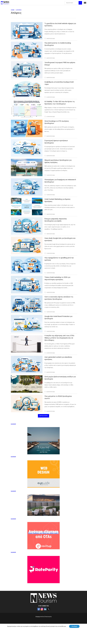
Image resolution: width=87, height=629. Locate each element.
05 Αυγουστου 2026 (50, 391)
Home (12, 10)
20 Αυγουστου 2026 (50, 136)
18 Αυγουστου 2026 (50, 214)
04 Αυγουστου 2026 (50, 411)
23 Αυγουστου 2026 (50, 77)
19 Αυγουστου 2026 (50, 175)
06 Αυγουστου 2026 (50, 372)
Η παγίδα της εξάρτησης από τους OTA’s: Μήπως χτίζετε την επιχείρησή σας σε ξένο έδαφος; (59, 338)
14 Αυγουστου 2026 (50, 272)
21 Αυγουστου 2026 (50, 97)
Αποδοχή (74, 626)
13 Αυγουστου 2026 (50, 311)
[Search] (80, 3)
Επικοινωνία (48, 616)
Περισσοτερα (43, 415)
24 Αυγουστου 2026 (50, 38)
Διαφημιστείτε (40, 616)
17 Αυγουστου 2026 (50, 253)
